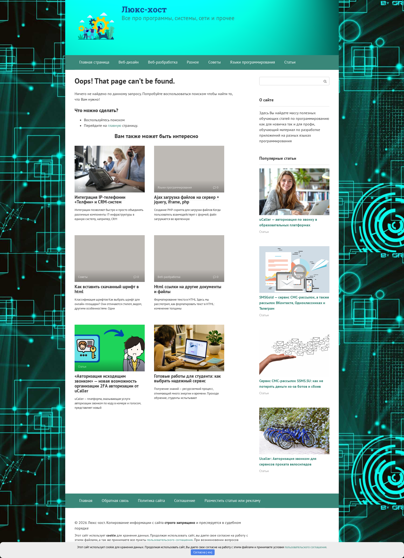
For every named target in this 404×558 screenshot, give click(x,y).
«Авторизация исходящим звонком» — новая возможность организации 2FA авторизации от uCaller (107, 383)
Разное (193, 62)
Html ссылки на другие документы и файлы (187, 289)
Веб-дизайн (129, 62)
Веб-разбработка (162, 62)
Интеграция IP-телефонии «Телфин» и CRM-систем (100, 199)
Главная (85, 500)
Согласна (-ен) (202, 552)
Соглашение (184, 500)
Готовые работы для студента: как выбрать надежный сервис (187, 378)
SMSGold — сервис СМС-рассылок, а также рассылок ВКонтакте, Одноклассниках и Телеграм (294, 303)
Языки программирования (252, 62)
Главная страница (94, 62)
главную (114, 125)
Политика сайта (151, 500)
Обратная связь (115, 500)
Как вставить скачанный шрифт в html (107, 289)
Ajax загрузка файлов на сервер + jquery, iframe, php (186, 199)
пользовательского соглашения (170, 539)
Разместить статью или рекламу (232, 500)
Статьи (290, 62)
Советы (214, 62)
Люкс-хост (144, 9)
